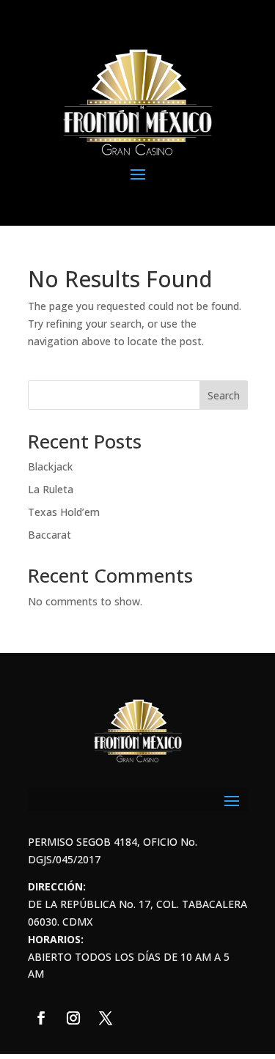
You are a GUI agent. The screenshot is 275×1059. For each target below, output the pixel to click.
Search (224, 395)
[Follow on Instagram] (73, 1018)
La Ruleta (50, 489)
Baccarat (49, 535)
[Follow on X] (105, 1018)
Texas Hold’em (64, 512)
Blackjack (50, 466)
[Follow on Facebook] (41, 1018)
